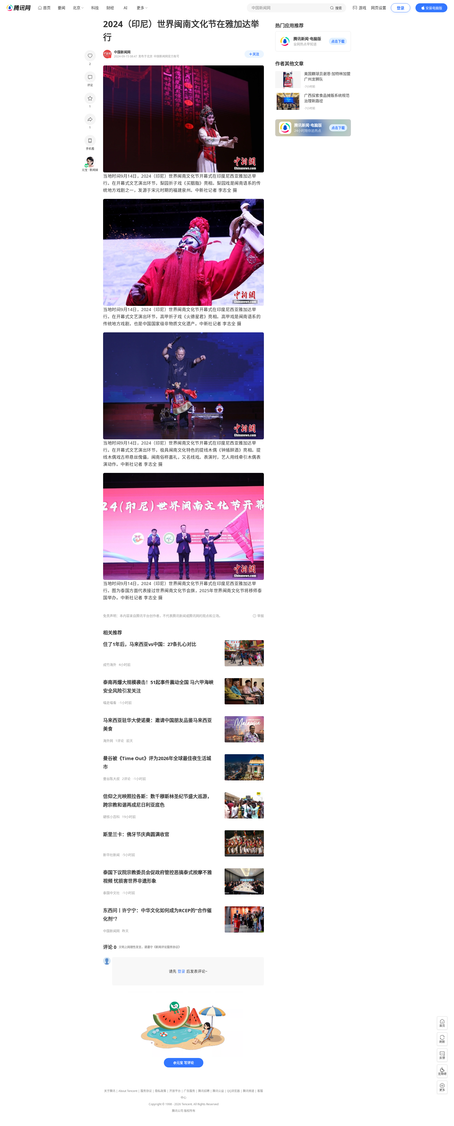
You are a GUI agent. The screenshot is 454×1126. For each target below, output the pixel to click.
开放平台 (175, 1091)
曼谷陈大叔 (111, 778)
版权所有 (189, 1111)
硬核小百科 (111, 816)
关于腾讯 (109, 1091)
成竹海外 (109, 664)
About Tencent (127, 1091)
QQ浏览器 (233, 1091)
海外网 (108, 740)
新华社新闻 (111, 854)
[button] (338, 41)
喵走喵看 (109, 702)
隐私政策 (160, 1091)
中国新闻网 (111, 931)
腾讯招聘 (204, 1091)
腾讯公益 (218, 1091)
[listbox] (183, 781)
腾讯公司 (177, 1111)
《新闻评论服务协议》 (167, 947)
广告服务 (189, 1091)
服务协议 (146, 1091)
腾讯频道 (248, 1091)
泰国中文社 (111, 893)
